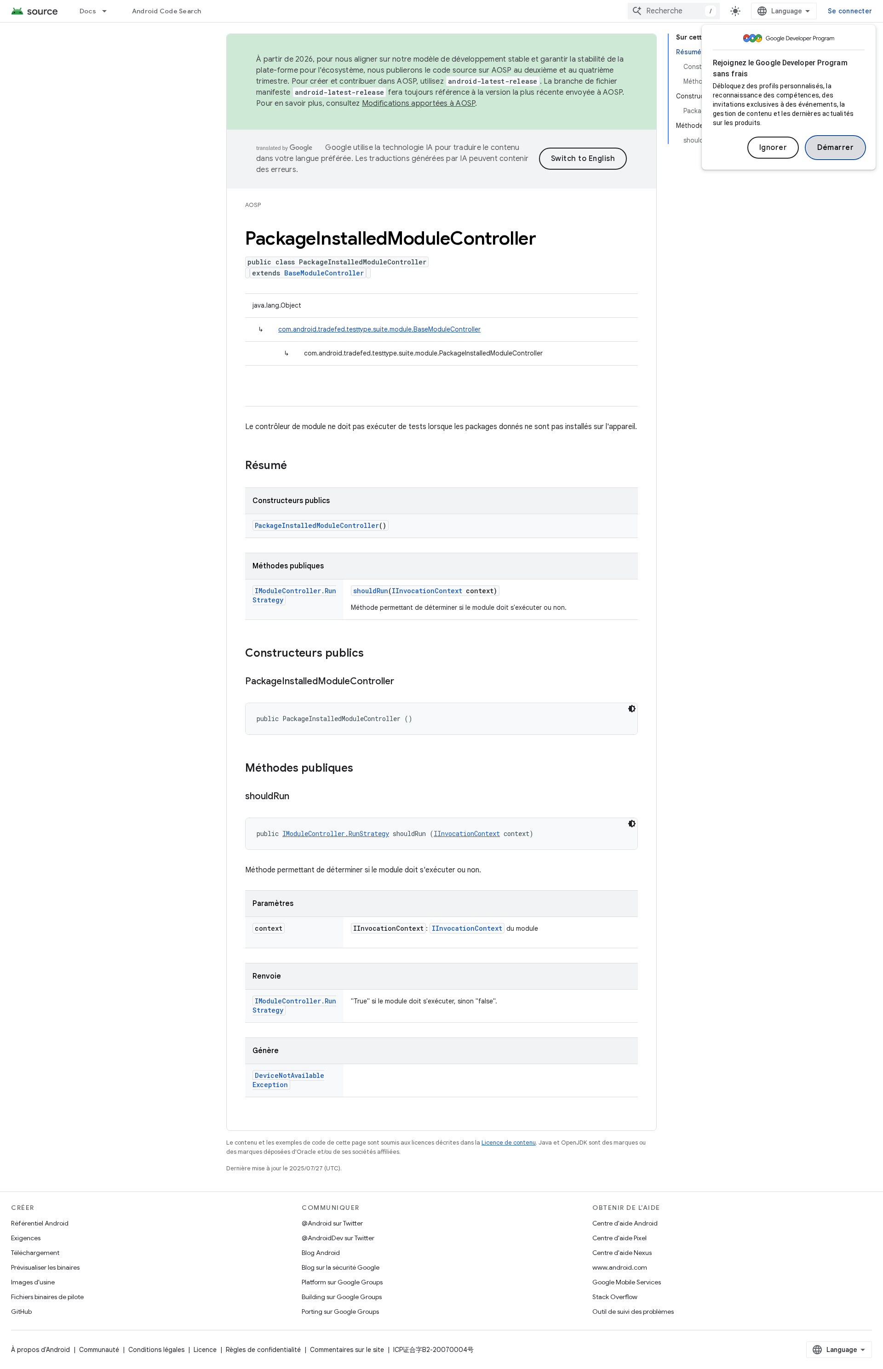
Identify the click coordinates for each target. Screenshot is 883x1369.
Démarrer (835, 147)
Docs (88, 11)
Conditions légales (156, 1349)
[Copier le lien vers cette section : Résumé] (296, 466)
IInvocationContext (427, 590)
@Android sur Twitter (332, 1223)
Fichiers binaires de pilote (47, 1297)
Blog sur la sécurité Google (340, 1267)
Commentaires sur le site (347, 1349)
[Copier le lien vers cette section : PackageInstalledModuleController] (403, 681)
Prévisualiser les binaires (45, 1267)
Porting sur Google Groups (340, 1311)
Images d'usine (33, 1282)
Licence (205, 1349)
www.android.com (619, 1267)
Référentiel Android (40, 1223)
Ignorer (773, 147)
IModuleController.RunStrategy (335, 833)
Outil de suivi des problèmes (633, 1311)
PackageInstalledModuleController (317, 525)
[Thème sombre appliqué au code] (631, 708)
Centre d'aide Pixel (619, 1238)
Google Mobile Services (626, 1282)
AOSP (253, 205)
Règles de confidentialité (263, 1349)
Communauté (99, 1349)
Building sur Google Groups (342, 1297)
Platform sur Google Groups (342, 1282)
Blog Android (321, 1253)
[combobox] (674, 11)
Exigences (25, 1238)
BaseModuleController (324, 273)
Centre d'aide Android (625, 1223)
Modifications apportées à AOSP (419, 103)
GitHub (21, 1311)
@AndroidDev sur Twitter (338, 1238)
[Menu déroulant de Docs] (108, 11)
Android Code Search (166, 11)
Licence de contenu (509, 1142)
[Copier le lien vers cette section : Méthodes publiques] (362, 768)
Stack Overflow (614, 1297)
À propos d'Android (40, 1349)
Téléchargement (35, 1253)
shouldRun (370, 590)
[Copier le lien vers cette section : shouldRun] (298, 796)
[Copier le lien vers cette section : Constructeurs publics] (373, 653)
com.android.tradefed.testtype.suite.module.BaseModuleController (379, 329)
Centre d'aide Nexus (622, 1253)
